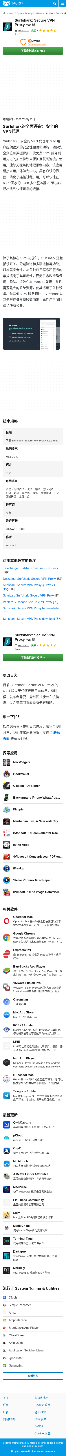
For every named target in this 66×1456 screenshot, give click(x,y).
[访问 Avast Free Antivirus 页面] (33, 42)
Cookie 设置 (42, 1433)
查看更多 (33, 1375)
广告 (6, 1412)
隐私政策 (40, 1412)
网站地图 (9, 1419)
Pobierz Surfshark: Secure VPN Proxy (27, 602)
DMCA (38, 1426)
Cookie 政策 (42, 1405)
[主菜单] (62, 3)
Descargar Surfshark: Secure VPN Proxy (29, 578)
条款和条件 (41, 1398)
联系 (6, 1405)
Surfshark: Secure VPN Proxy (35, 637)
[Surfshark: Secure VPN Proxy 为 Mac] (7, 26)
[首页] (4, 13)
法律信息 (40, 1419)
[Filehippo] (13, 3)
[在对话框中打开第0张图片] (31, 334)
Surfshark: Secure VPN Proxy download (29, 618)
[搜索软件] (54, 3)
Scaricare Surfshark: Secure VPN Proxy (29, 595)
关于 (6, 1398)
